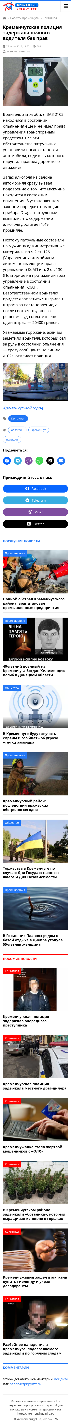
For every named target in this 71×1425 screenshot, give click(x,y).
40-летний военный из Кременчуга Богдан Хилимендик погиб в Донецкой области (34, 670)
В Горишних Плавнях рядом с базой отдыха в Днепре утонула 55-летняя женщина (33, 939)
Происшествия (15, 553)
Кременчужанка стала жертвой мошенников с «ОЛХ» (32, 1149)
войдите (61, 1379)
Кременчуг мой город (23, 407)
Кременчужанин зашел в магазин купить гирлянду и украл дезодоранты (35, 1281)
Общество (12, 688)
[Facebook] (7, 461)
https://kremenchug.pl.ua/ (35, 1413)
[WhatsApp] (39, 461)
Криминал (18, 418)
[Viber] (29, 461)
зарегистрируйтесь (25, 1384)
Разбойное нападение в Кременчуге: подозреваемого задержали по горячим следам (32, 1348)
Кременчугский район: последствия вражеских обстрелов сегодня (25, 805)
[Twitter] (50, 461)
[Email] (61, 461)
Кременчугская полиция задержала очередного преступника (26, 1020)
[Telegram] (18, 461)
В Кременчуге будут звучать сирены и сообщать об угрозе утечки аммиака (30, 737)
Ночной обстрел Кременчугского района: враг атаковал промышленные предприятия (33, 603)
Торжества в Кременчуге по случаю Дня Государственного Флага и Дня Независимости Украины (31, 872)
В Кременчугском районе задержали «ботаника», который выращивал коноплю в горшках (34, 1214)
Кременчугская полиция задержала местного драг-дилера (34, 1086)
